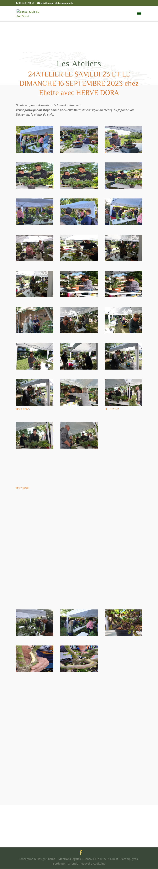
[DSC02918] (34, 485)
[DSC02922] (123, 405)
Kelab (51, 859)
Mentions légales (69, 859)
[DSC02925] (34, 405)
